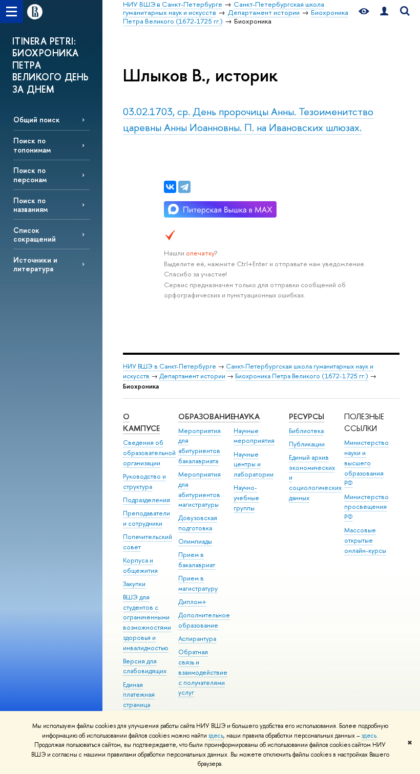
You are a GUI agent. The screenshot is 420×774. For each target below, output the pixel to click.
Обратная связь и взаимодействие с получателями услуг (202, 672)
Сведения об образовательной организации (149, 452)
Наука (247, 416)
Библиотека (306, 430)
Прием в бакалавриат (196, 559)
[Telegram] (184, 187)
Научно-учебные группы (246, 497)
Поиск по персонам (30, 174)
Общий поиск (36, 119)
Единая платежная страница (139, 694)
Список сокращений (34, 234)
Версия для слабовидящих (144, 666)
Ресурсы (306, 416)
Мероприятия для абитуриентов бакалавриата (199, 445)
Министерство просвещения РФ (366, 507)
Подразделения (146, 500)
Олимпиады (195, 541)
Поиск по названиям (30, 205)
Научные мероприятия (254, 435)
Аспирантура (197, 638)
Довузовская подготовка (197, 522)
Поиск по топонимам (32, 145)
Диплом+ (192, 601)
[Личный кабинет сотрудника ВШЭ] (384, 11)
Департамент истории (192, 376)
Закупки (134, 583)
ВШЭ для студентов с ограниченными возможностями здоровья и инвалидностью (147, 622)
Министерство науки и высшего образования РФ (366, 462)
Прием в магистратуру (198, 583)
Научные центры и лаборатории (254, 464)
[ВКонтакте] (170, 187)
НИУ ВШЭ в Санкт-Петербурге (169, 366)
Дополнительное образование (204, 620)
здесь (215, 736)
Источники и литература (35, 264)
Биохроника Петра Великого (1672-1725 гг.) (301, 376)
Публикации (307, 444)
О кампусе (141, 422)
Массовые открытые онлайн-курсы (365, 540)
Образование (206, 416)
